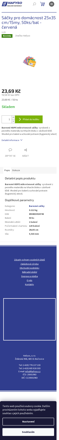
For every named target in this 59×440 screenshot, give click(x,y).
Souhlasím (28, 432)
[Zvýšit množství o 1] (13, 117)
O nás (29, 280)
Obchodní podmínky (29, 268)
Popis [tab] (7, 170)
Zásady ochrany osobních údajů (29, 259)
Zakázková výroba (29, 264)
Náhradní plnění (29, 272)
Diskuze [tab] (16, 170)
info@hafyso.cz (32, 371)
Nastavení (28, 421)
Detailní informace (10, 140)
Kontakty (29, 284)
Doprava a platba (29, 276)
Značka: (22, 35)
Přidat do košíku (31, 119)
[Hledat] (34, 4)
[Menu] (51, 4)
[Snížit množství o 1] (13, 121)
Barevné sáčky (36, 206)
